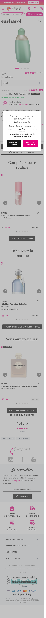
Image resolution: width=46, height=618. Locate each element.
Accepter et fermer (30, 143)
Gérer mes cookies (13, 143)
